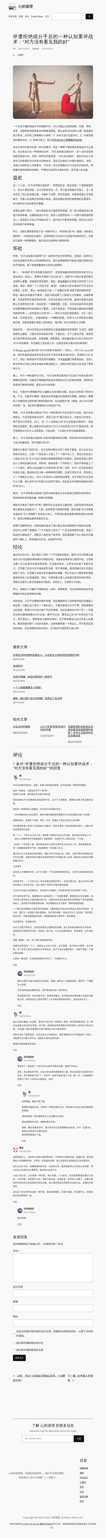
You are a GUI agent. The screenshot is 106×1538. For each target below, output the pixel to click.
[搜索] (89, 16)
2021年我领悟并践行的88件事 (53, 728)
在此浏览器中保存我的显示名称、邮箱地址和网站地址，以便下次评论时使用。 (54, 1333)
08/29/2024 (25, 1151)
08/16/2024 (29, 975)
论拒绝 (63, 281)
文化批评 (84, 1477)
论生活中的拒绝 (21, 726)
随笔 (82, 1473)
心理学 (20, 55)
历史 (82, 1492)
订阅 (79, 1438)
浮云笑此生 (29, 971)
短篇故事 (84, 1468)
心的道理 (25, 6)
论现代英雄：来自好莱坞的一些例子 (32, 676)
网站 (15, 1316)
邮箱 (15, 1301)
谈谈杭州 (18, 665)
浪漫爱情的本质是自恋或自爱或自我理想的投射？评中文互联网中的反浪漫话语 (80, 731)
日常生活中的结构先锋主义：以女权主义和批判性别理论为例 (46, 655)
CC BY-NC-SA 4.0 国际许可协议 (37, 1524)
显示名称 (18, 1286)
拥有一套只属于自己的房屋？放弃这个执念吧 (37, 698)
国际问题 (84, 1496)
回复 (15, 965)
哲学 (82, 1487)
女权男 (66, 359)
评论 (16, 1251)
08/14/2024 (25, 779)
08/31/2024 (29, 1212)
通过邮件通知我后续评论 (29, 1343)
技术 (82, 1501)
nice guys (23, 350)
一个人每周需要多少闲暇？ (27, 687)
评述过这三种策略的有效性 (68, 140)
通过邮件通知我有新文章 (29, 1350)
